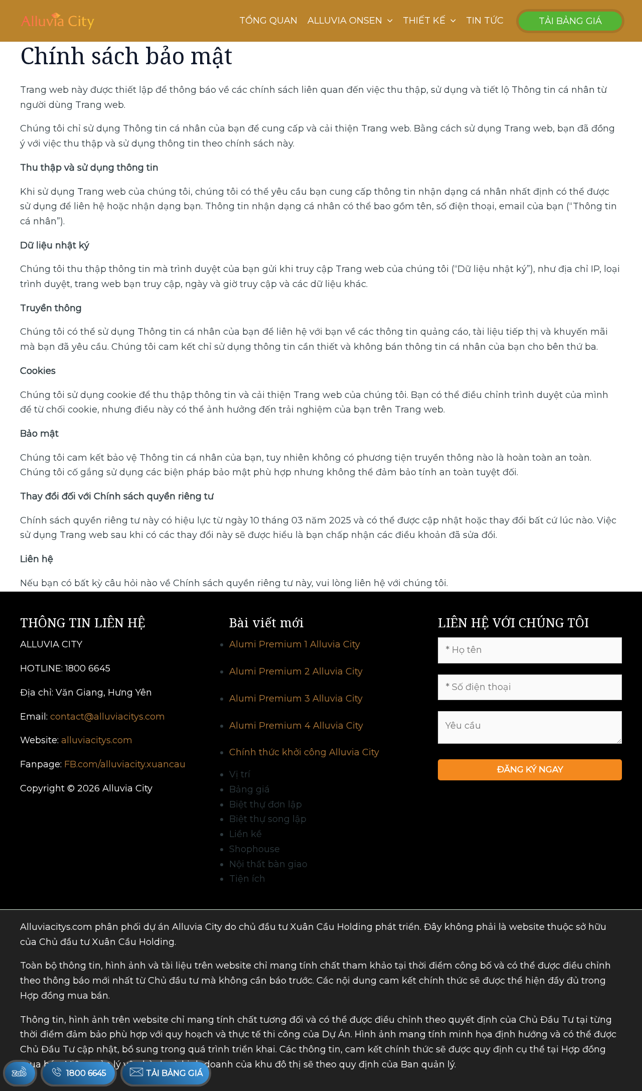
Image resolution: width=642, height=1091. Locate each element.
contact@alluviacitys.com (107, 716)
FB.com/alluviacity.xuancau (125, 764)
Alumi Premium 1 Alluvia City (294, 644)
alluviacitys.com (96, 740)
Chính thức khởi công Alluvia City (304, 752)
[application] (387, 21)
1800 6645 (86, 1073)
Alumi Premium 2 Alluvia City (296, 671)
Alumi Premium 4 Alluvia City (296, 725)
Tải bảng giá (173, 1073)
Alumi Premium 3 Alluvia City (296, 698)
